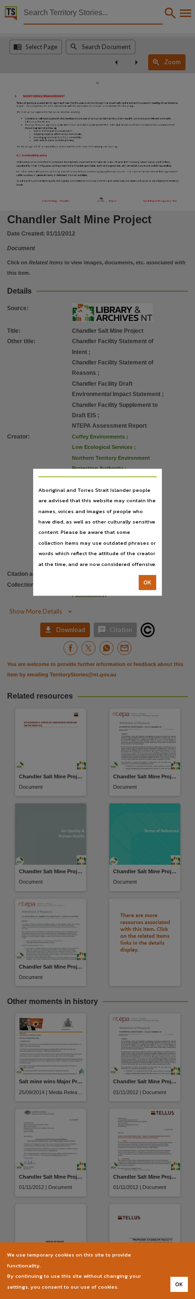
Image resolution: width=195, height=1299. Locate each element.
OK (147, 582)
